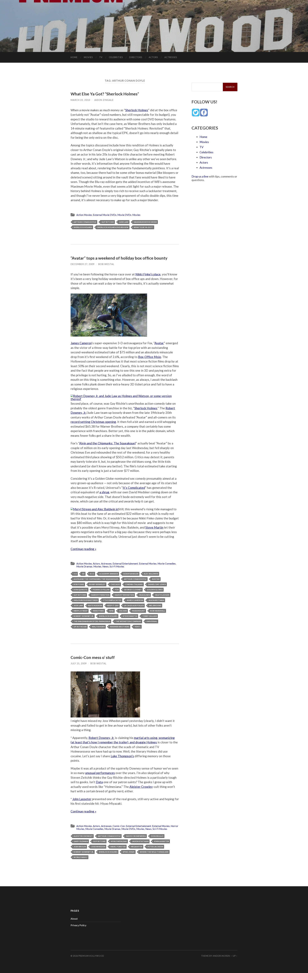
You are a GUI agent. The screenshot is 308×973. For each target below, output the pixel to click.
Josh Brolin (79, 846)
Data (99, 782)
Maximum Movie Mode (145, 222)
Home (74, 57)
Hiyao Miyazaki (119, 841)
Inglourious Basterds (85, 600)
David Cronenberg (136, 836)
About (74, 918)
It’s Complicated (134, 487)
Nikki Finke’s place (148, 274)
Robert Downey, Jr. (101, 738)
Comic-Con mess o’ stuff (93, 657)
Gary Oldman (80, 841)
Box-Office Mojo (149, 357)
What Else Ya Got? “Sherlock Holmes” (105, 93)
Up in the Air (80, 626)
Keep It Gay (113, 605)
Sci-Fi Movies (117, 566)
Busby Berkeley (97, 584)
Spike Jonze (129, 852)
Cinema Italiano (134, 584)
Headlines (144, 595)
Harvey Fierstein (100, 595)
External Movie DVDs (104, 214)
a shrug (104, 492)
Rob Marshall (157, 611)
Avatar (158, 343)
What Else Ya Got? (143, 227)
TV (101, 57)
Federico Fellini (101, 589)
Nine (111, 611)
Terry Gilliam (149, 616)
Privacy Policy (78, 925)
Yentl (137, 626)
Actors (153, 57)
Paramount (138, 611)
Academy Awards (108, 574)
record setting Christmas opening (93, 422)
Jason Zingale (104, 100)
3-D (75, 574)
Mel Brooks (155, 605)
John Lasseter (81, 799)
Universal (151, 621)
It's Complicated (112, 600)
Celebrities (116, 57)
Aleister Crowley (141, 786)
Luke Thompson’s (122, 756)
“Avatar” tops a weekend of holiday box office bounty (119, 258)
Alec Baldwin (151, 574)
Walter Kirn (98, 626)
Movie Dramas (84, 566)
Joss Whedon (98, 846)
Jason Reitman (156, 600)
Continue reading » (83, 549)
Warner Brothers (119, 626)
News (105, 566)
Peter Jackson (155, 846)
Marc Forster (118, 846)
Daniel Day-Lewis (157, 584)
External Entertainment (125, 563)
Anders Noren (221, 956)
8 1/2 (92, 574)
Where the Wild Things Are (154, 852)
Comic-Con (119, 826)
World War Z (80, 857)
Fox (117, 589)
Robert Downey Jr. (83, 616)
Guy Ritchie (107, 222)
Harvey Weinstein (124, 595)
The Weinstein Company (128, 621)
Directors (135, 57)
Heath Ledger (162, 595)
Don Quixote (80, 589)
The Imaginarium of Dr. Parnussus (91, 621)
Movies (88, 57)
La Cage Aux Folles (134, 605)
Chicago (115, 584)
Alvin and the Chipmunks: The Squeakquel (107, 443)
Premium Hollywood (91, 956)
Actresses (170, 57)
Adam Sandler (130, 574)
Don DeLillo (157, 836)
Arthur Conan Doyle (84, 222)
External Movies (148, 563)
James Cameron (81, 343)
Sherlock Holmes (136, 110)
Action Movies (84, 214)
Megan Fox (136, 846)
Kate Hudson (95, 605)
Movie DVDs (124, 214)
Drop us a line (200, 176)
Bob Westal (106, 264)
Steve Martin (154, 527)
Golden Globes (155, 589)
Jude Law (123, 222)
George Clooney (133, 589)
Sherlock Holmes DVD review (112, 227)
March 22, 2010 (80, 100)
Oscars (123, 611)
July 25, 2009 (79, 663)
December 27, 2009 (82, 264)
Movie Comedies (167, 563)
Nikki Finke (98, 611)
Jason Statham (140, 841)
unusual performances (100, 773)
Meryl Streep (80, 611)
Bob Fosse (78, 584)
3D (83, 574)
